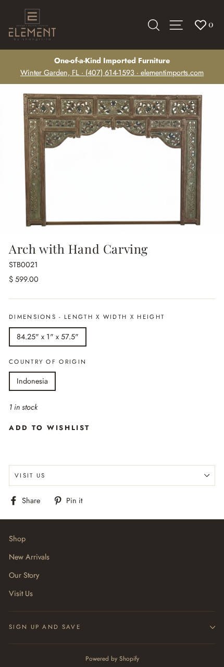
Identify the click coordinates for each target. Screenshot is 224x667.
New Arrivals (29, 557)
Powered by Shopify (112, 658)
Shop (17, 538)
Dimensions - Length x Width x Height (87, 317)
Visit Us (30, 475)
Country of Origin (47, 362)
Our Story (24, 575)
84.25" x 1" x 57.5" (48, 336)
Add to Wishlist (49, 428)
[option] (112, 67)
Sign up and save (45, 627)
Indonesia (32, 381)
